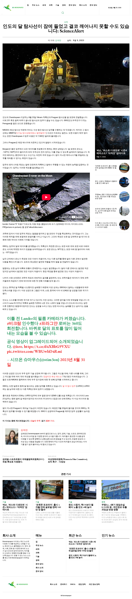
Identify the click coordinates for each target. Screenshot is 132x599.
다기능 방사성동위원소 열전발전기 (31, 133)
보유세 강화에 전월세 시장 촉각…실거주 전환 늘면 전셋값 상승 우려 (106, 211)
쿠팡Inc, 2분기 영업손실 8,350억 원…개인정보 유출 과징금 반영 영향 (106, 196)
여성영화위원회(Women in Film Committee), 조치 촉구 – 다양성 (68, 460)
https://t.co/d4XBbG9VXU (47, 346)
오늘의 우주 (35, 421)
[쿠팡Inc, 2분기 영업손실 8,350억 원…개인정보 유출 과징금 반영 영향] (124, 196)
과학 (66, 22)
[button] (62, 12)
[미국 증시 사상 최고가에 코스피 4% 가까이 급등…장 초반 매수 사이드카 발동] (124, 225)
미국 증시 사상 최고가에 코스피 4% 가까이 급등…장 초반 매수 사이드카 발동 (106, 225)
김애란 (58, 40)
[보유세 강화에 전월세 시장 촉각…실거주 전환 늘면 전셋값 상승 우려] (124, 211)
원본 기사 (50, 421)
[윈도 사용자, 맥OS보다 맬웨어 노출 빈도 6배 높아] (124, 182)
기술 (4, 502)
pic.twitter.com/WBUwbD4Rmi (34, 351)
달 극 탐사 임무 (69, 386)
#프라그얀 (48, 323)
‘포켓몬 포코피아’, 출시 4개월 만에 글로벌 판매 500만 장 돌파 (106, 168)
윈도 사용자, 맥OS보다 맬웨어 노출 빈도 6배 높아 (106, 182)
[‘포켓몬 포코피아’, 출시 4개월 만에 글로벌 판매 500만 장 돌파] (124, 168)
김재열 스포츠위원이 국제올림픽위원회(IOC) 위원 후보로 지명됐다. (23, 460)
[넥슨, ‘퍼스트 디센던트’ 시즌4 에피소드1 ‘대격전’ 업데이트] (112, 138)
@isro (17, 346)
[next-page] (125, 120)
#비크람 (14, 323)
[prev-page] (120, 120)
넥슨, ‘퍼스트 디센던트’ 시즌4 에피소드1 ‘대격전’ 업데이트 (112, 152)
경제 (103, 502)
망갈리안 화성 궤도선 (52, 376)
